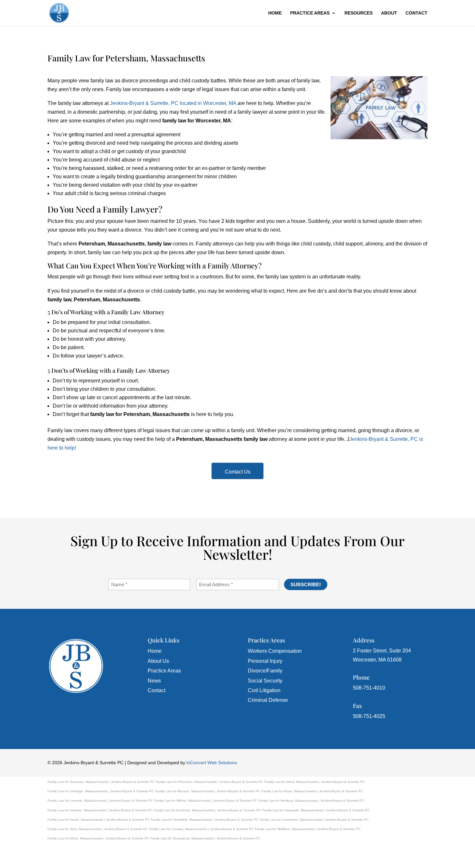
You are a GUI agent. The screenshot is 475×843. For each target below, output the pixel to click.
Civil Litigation (264, 690)
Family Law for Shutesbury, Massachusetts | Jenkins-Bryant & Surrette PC (205, 838)
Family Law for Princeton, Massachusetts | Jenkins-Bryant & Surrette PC (209, 782)
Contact (417, 13)
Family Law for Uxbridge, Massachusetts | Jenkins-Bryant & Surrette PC (101, 791)
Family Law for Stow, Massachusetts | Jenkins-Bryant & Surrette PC (98, 829)
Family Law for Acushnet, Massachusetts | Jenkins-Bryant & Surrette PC (207, 810)
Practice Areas (310, 13)
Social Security (265, 680)
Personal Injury (265, 661)
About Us (158, 661)
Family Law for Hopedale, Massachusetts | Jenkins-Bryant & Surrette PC (316, 810)
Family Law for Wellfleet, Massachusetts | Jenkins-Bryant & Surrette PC (308, 829)
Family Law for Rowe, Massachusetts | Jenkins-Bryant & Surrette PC (312, 791)
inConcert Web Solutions (211, 762)
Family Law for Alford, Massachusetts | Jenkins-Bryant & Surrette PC (98, 838)
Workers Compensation (275, 651)
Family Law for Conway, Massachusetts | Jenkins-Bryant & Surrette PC (201, 829)
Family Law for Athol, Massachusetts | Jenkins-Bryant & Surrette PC (314, 782)
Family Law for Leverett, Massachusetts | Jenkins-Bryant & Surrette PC (100, 800)
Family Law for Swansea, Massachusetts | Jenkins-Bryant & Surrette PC (101, 782)
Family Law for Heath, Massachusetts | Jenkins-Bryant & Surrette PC (99, 819)
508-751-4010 (369, 688)
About (389, 13)
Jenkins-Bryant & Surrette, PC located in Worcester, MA (173, 103)
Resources (358, 13)
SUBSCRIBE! (305, 584)
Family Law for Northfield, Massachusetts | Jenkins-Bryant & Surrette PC (204, 819)
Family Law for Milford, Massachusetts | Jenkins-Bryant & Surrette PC (205, 800)
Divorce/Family (265, 670)
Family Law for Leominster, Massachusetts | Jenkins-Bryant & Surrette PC (314, 819)
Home (275, 13)
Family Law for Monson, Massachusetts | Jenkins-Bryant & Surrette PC (207, 791)
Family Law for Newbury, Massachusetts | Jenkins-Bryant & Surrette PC (311, 800)
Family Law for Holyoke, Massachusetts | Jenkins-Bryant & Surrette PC (100, 810)
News (154, 680)
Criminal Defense (268, 700)
